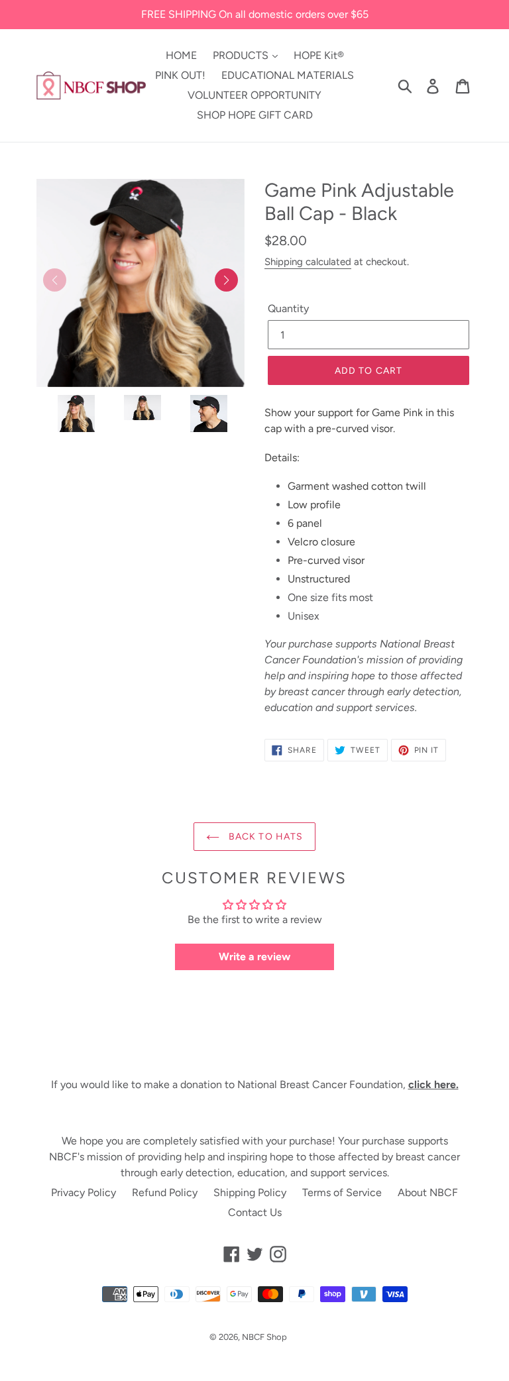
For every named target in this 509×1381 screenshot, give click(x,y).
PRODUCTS (242, 55)
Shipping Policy (249, 1192)
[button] (226, 280)
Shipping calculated (307, 262)
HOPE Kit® (319, 55)
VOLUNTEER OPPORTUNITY (254, 95)
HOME (181, 55)
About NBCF (428, 1192)
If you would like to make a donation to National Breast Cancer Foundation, (255, 1084)
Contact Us (255, 1212)
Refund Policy (165, 1192)
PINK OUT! (180, 75)
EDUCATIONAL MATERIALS (287, 75)
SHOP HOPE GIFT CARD (255, 115)
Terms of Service (342, 1192)
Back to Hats (265, 836)
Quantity (288, 308)
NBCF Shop (264, 1337)
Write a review (254, 956)
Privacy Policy (83, 1192)
